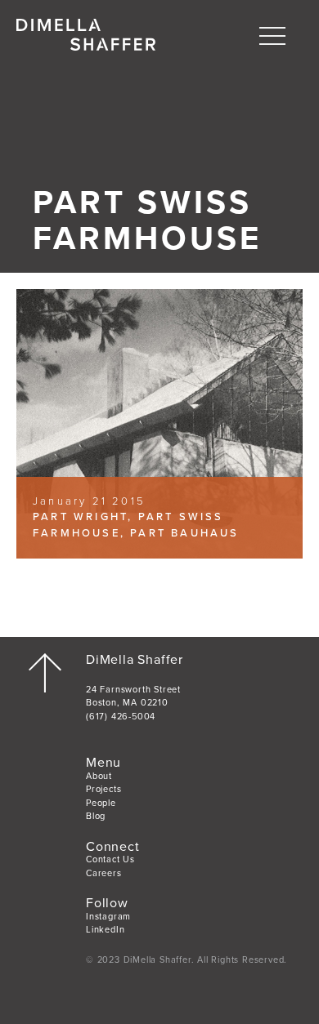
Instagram (108, 916)
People (101, 803)
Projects (103, 789)
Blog (96, 816)
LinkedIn (105, 929)
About (99, 776)
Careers (104, 873)
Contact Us (110, 859)
